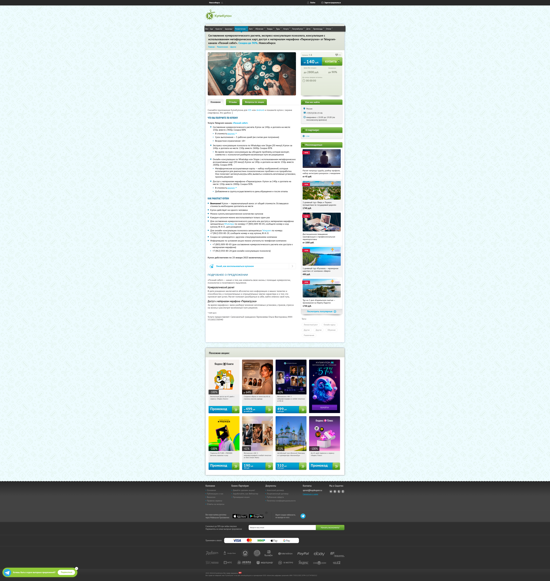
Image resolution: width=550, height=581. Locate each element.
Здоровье (229, 28)
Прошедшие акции (241, 497)
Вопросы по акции (254, 102)
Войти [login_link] (312, 2)
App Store (239, 516)
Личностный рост (311, 325)
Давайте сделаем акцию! (244, 490)
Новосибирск (214, 2)
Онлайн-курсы (329, 325)
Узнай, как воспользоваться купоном (235, 266)
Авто (251, 28)
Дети (309, 28)
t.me (307, 136)
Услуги (286, 28)
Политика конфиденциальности (281, 500)
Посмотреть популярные (320, 311)
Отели (329, 28)
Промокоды (318, 28)
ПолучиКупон (298, 28)
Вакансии (211, 497)
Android (260, 110)
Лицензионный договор (277, 493)
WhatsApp (229, 223)
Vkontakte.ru (334, 491)
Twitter (338, 491)
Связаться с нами (310, 494)
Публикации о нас (215, 493)
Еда (212, 28)
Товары (270, 28)
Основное (216, 102)
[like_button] (336, 55)
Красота (219, 28)
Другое (307, 330)
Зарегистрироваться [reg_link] (332, 2)
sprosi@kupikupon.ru (312, 490)
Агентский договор (275, 490)
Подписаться (66, 572)
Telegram (266, 230)
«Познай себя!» (240, 122)
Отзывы (233, 102)
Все (206, 28)
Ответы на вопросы (215, 504)
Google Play (256, 516)
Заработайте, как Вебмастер (245, 493)
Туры (279, 28)
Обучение (260, 28)
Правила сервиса (214, 500)
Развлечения (241, 28)
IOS (250, 110)
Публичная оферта (275, 497)
